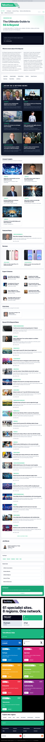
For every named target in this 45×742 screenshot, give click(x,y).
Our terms (35, 730)
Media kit (9, 659)
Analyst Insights (13, 76)
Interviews (5, 78)
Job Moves (18, 78)
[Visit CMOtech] (30, 649)
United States (37, 717)
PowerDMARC (36, 740)
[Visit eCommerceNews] (30, 665)
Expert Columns (34, 76)
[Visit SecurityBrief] (30, 682)
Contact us (22, 593)
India (14, 717)
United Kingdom (30, 717)
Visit (4, 659)
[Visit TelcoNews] (8, 698)
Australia (4, 717)
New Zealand (23, 717)
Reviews (27, 76)
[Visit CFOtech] (8, 649)
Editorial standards (37, 728)
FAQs (4, 730)
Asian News (5, 76)
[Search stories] (42, 723)
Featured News (20, 76)
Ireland (18, 717)
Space (2, 12)
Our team (25, 730)
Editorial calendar (26, 728)
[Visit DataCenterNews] (8, 665)
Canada (9, 717)
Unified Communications (8, 12)
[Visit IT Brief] (8, 682)
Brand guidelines (6, 728)
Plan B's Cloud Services (22, 740)
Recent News (11, 78)
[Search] (42, 12)
